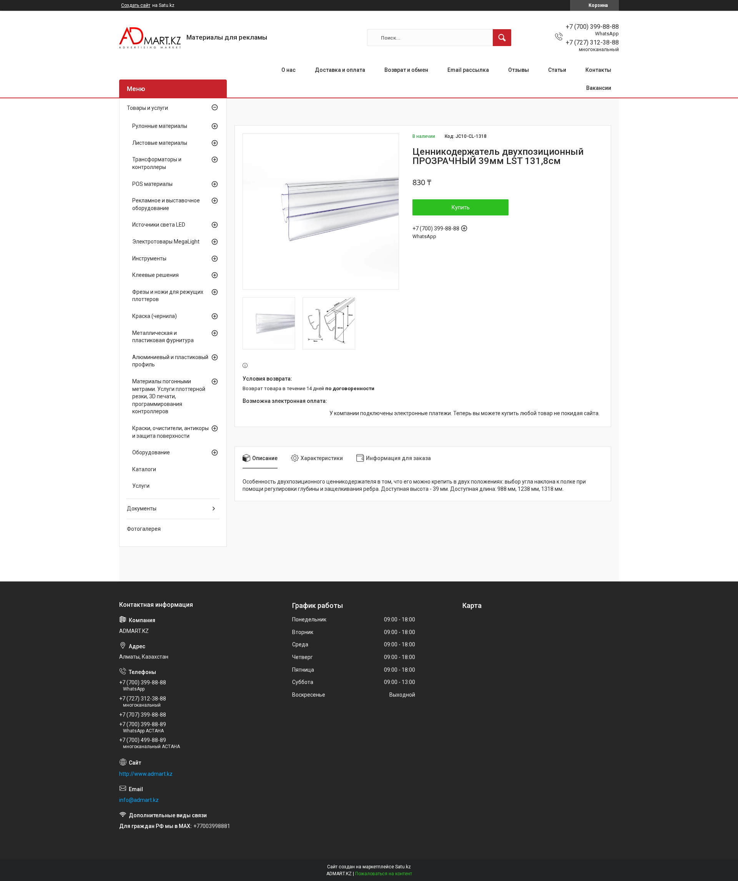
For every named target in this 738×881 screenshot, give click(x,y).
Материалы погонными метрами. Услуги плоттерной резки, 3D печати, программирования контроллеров (168, 396)
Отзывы (518, 70)
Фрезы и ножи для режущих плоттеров (167, 296)
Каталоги (144, 469)
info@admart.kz (139, 800)
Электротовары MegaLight (165, 241)
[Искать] (502, 37)
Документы (141, 508)
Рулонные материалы (159, 126)
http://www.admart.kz (146, 774)
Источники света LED (158, 225)
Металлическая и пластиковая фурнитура (163, 337)
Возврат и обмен (406, 70)
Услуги (141, 486)
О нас (288, 70)
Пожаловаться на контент (383, 873)
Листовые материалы (159, 143)
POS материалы (152, 184)
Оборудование (151, 452)
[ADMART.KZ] (150, 37)
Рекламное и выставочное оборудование (166, 204)
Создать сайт (135, 5)
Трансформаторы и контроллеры (156, 163)
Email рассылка (468, 70)
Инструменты (149, 258)
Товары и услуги (147, 108)
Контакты (598, 70)
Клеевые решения (155, 275)
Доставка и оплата (340, 70)
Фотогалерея (144, 529)
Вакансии (598, 88)
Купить (461, 207)
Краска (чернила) (154, 316)
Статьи (557, 70)
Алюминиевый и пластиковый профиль (170, 361)
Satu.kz (403, 866)
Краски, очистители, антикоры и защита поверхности (170, 432)
